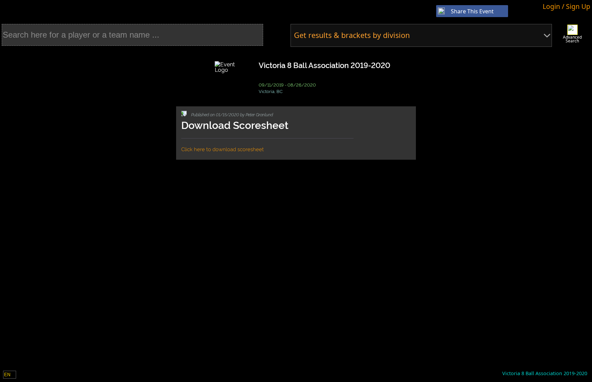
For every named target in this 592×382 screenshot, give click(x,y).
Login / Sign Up (566, 6)
